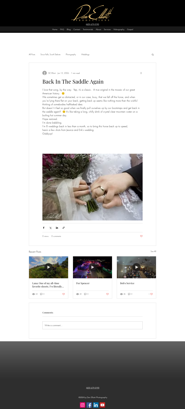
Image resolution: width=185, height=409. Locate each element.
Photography (71, 54)
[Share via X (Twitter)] (50, 227)
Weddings (85, 54)
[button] (152, 54)
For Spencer (83, 283)
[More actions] (141, 73)
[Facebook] (89, 405)
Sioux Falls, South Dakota (50, 54)
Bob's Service (127, 283)
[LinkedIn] (95, 405)
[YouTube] (102, 405)
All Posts (32, 54)
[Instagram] (82, 405)
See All (153, 251)
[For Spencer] (92, 267)
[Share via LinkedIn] (57, 227)
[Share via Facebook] (43, 227)
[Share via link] (63, 227)
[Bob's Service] (136, 267)
